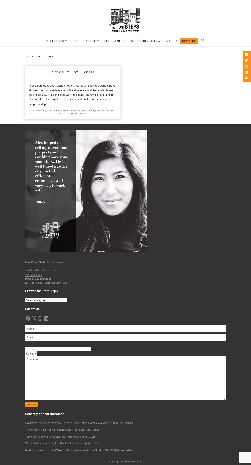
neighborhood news (106, 110)
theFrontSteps (79, 110)
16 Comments (79, 113)
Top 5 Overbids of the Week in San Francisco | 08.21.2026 (60, 436)
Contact (189, 41)
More (170, 41)
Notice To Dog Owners (72, 72)
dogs (93, 110)
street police (62, 113)
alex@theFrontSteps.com (40, 270)
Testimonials (114, 41)
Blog (76, 41)
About (91, 41)
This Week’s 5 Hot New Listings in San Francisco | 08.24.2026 (62, 430)
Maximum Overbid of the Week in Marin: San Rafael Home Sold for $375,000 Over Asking (79, 423)
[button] (203, 40)
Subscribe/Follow (146, 41)
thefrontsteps (62, 110)
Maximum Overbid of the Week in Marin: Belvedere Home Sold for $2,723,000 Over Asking (79, 450)
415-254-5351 (33, 274)
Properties (55, 41)
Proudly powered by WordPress (125, 461)
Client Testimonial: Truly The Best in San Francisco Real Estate (63, 443)
